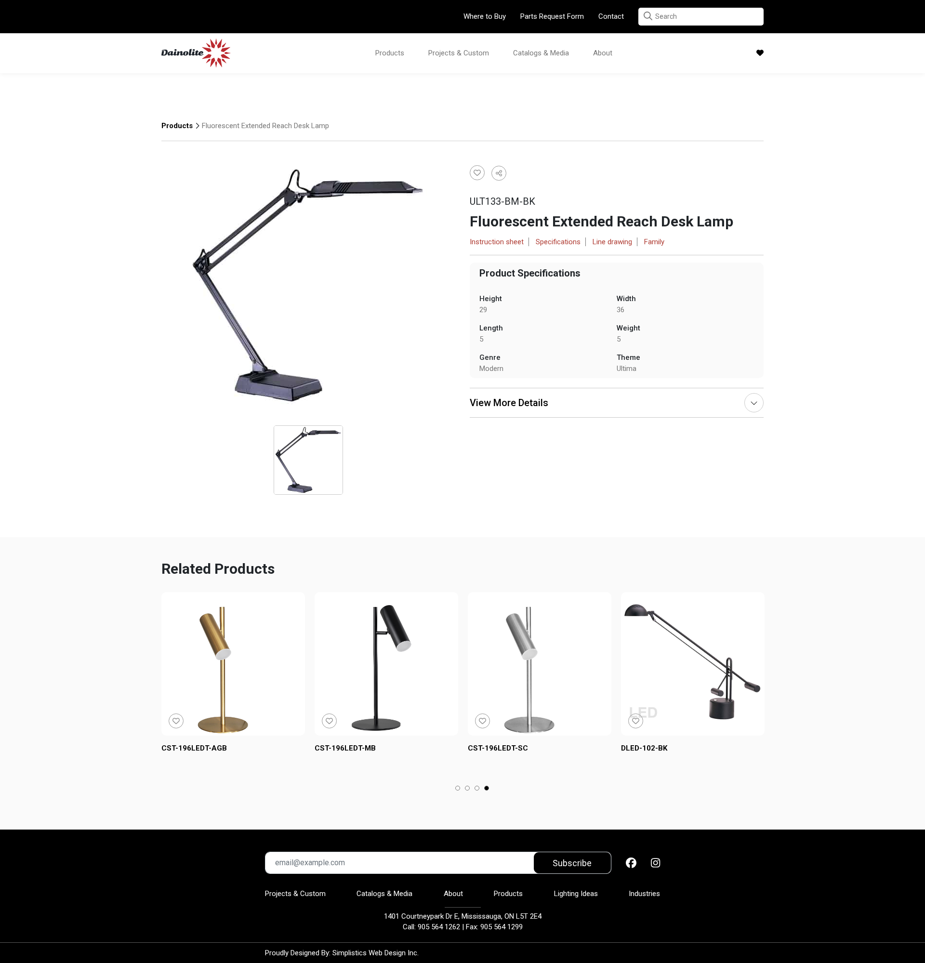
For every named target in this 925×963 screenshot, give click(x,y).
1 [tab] (458, 789)
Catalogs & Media (541, 53)
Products (389, 53)
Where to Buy (484, 16)
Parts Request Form (552, 16)
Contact (611, 16)
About (602, 53)
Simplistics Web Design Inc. (375, 953)
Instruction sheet (497, 241)
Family (654, 241)
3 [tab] (477, 789)
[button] (648, 16)
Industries (644, 893)
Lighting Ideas (576, 893)
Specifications (558, 241)
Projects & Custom (458, 53)
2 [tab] (467, 789)
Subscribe (572, 863)
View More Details (509, 403)
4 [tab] (487, 789)
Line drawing (612, 241)
